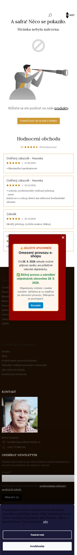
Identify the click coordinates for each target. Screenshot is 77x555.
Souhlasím (37, 546)
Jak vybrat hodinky (13, 369)
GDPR (5, 323)
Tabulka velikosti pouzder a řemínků (24, 365)
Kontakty (7, 292)
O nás (5, 287)
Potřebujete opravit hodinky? (19, 360)
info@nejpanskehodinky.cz (23, 442)
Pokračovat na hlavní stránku (38, 121)
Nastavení (37, 535)
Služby (6, 351)
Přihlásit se (12, 497)
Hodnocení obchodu (38, 139)
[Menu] (69, 15)
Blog (4, 356)
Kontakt (36, 305)
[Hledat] (50, 15)
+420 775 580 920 (16, 447)
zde (45, 522)
